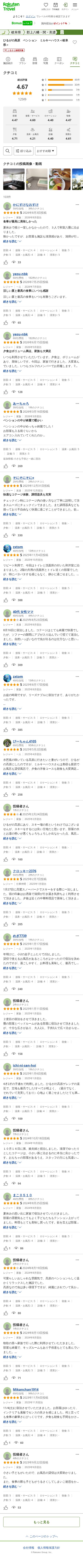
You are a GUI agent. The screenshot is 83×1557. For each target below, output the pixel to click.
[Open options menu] (77, 204)
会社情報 (28, 1547)
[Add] (75, 42)
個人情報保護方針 (48, 1547)
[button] (14, 179)
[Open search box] (7, 150)
